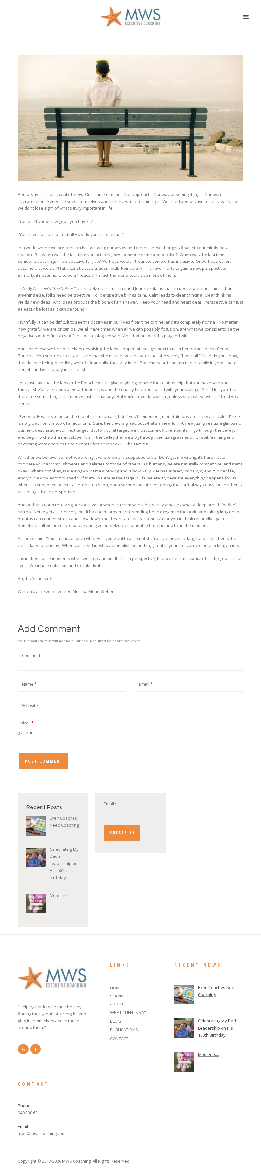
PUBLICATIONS (124, 1029)
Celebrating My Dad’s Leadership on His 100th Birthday (64, 863)
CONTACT (119, 1038)
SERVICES (119, 996)
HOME (116, 988)
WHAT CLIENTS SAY (128, 1012)
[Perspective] (130, 118)
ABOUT (116, 1004)
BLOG (115, 1021)
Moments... (60, 895)
